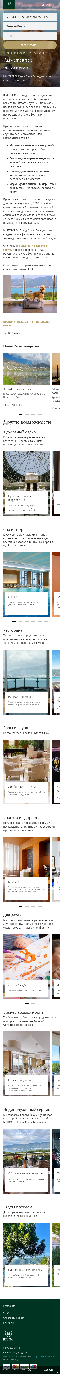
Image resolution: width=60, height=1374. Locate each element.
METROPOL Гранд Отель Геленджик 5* (27, 52)
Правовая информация (45, 1356)
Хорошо (48, 1369)
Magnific (18, 1359)
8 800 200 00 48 (11, 1347)
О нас (6, 1312)
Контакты (8, 1322)
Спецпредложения (13, 1317)
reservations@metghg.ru (15, 1352)
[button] (20, 414)
